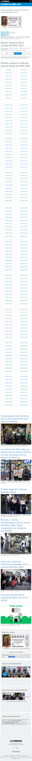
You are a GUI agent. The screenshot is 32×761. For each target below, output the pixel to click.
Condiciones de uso (4, 757)
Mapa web (29, 757)
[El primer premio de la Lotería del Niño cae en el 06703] (16, 613)
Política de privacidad (15, 757)
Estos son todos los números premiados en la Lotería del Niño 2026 (14, 564)
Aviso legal (24, 755)
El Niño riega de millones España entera (14, 491)
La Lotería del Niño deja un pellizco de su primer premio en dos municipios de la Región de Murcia (16, 453)
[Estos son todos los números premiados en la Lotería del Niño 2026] (16, 579)
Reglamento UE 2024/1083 (15, 755)
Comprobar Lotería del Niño (16, 652)
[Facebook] (14, 748)
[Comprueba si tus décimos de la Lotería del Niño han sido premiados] (16, 434)
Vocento (16, 751)
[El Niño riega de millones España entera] (16, 504)
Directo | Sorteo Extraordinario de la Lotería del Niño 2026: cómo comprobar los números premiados (15, 525)
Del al (8, 69)
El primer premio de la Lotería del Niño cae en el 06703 (14, 597)
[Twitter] (17, 748)
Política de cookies (15, 758)
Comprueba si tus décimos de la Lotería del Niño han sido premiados (15, 418)
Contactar (6, 755)
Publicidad (23, 757)
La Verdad (16, 741)
